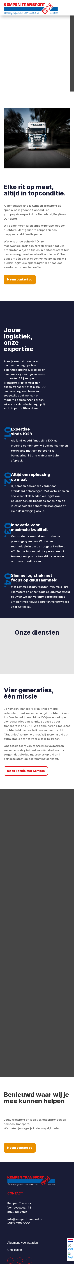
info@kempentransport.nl (24, 1219)
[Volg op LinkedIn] (29, 1261)
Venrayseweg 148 (19, 1207)
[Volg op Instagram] (20, 1261)
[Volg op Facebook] (10, 1261)
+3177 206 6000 (18, 1223)
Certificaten (14, 1249)
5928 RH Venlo (17, 1212)
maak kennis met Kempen (26, 771)
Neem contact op (19, 279)
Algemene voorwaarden (22, 1242)
